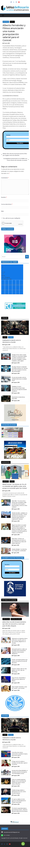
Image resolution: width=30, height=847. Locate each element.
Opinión (5, 337)
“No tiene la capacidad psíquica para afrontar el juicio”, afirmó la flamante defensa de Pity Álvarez (20, 810)
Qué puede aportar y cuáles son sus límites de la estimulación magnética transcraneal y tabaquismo (19, 651)
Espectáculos (6, 619)
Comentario (5, 178)
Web (2, 211)
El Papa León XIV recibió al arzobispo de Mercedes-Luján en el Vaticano (19, 763)
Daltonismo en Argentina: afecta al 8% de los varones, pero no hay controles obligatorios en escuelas (19, 641)
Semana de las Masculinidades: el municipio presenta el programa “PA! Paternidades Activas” (20, 772)
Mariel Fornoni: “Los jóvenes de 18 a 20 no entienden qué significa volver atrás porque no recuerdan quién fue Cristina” (14, 486)
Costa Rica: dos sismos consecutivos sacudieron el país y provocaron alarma (20, 754)
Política (12, 21)
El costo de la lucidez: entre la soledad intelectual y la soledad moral (19, 379)
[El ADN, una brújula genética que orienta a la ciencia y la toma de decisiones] (6, 662)
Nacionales (6, 21)
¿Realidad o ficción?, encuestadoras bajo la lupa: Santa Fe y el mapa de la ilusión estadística (19, 389)
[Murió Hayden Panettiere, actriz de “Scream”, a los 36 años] (6, 688)
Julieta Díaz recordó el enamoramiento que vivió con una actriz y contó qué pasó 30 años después (14, 624)
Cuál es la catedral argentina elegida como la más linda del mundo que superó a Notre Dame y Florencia (19, 782)
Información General (16, 619)
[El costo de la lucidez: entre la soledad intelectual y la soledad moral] (6, 380)
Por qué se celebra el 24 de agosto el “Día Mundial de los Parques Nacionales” (19, 800)
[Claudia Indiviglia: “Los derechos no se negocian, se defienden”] (6, 551)
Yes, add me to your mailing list (11, 218)
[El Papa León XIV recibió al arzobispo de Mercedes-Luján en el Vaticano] (6, 764)
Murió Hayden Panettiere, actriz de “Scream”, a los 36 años (19, 687)
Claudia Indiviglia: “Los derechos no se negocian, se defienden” (19, 549)
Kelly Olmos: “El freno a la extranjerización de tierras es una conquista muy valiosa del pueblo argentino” (19, 541)
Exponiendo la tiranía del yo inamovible (18, 397)
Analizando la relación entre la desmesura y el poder (11, 341)
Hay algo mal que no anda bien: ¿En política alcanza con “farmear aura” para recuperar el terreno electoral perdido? (20, 369)
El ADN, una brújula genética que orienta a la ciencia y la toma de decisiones (19, 661)
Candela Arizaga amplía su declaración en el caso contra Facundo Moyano (19, 791)
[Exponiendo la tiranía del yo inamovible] (6, 398)
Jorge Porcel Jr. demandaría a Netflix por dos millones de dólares (19, 679)
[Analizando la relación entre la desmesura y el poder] (15, 328)
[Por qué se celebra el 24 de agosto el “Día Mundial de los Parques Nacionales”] (6, 802)
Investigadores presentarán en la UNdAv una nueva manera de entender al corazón (15, 159)
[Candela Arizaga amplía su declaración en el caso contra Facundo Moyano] (6, 792)
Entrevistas (5, 481)
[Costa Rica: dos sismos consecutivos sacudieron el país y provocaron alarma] (6, 755)
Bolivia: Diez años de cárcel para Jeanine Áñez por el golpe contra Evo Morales (15, 154)
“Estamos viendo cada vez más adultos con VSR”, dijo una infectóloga (19, 670)
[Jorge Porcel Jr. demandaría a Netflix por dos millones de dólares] (6, 680)
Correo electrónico (6, 204)
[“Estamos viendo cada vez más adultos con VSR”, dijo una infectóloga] (6, 671)
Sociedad (11, 337)
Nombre (4, 197)
